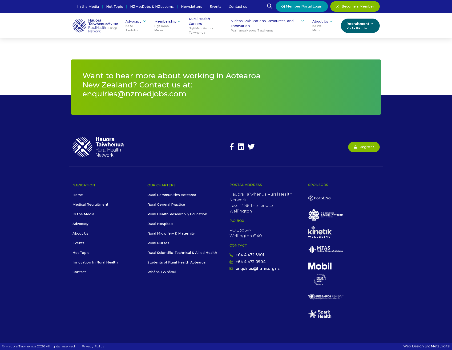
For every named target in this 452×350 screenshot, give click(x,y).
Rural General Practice (166, 204)
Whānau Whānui (161, 272)
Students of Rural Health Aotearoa (176, 262)
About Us (320, 25)
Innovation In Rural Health (95, 262)
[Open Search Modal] (269, 7)
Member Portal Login (304, 6)
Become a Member (358, 6)
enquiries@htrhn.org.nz (258, 268)
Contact (79, 272)
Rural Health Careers (201, 25)
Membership (165, 25)
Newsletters (191, 6)
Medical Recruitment (90, 204)
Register (366, 147)
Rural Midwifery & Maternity (171, 233)
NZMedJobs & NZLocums (152, 6)
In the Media (88, 6)
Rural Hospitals (160, 224)
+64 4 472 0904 (251, 262)
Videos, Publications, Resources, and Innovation (262, 25)
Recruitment (358, 26)
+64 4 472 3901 (250, 255)
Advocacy (133, 25)
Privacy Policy (93, 346)
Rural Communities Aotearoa (171, 195)
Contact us (238, 6)
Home (113, 25)
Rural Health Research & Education (177, 214)
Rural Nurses (158, 243)
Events (216, 6)
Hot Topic (114, 6)
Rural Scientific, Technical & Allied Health (182, 253)
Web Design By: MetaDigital (426, 346)
